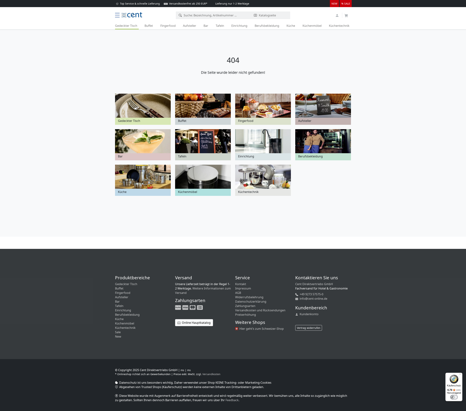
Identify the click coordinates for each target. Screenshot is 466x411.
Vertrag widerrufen (308, 328)
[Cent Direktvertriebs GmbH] (132, 14)
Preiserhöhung (245, 315)
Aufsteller (189, 26)
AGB (238, 293)
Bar (206, 26)
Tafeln (220, 26)
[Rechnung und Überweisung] (200, 307)
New (118, 336)
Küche (291, 26)
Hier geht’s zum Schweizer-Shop (261, 329)
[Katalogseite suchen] (255, 15)
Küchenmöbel (312, 26)
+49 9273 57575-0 (311, 294)
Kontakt (240, 284)
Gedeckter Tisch (126, 26)
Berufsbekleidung (267, 26)
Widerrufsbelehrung (249, 297)
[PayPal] (178, 307)
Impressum (243, 288)
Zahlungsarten (245, 306)
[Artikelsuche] (180, 15)
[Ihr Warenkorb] (346, 14)
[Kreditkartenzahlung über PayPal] (185, 307)
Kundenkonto (309, 314)
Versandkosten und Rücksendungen (260, 310)
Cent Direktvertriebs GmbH (314, 284)
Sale (118, 332)
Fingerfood (168, 26)
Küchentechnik (339, 26)
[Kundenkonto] (337, 15)
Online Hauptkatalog (196, 323)
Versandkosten (211, 374)
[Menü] (460, 375)
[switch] (454, 397)
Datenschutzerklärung (250, 302)
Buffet (149, 26)
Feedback (232, 400)
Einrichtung (239, 26)
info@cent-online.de (313, 299)
